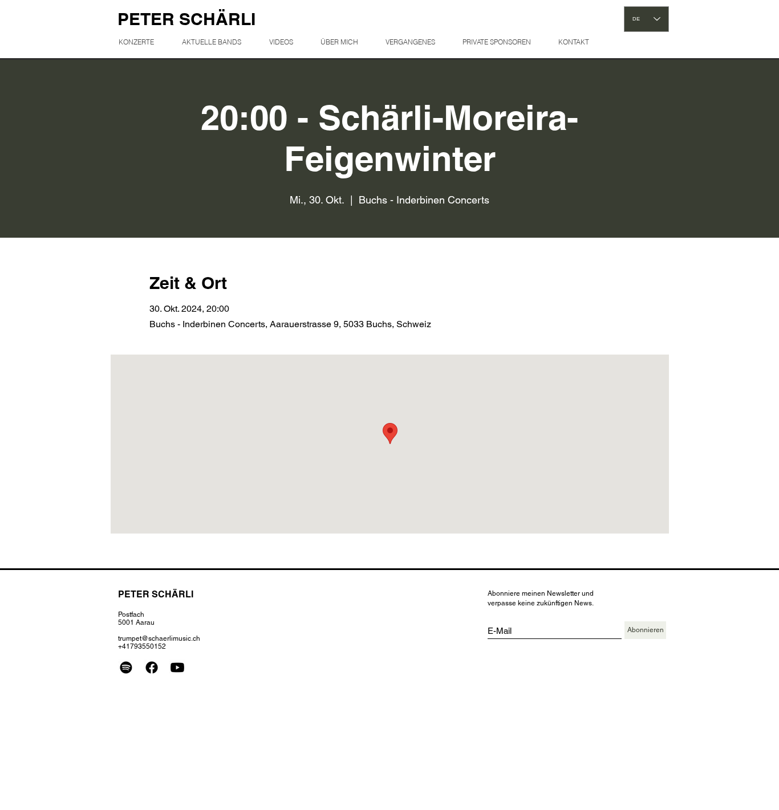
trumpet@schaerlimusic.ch (159, 638)
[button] (414, 42)
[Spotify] (126, 667)
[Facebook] (152, 667)
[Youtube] (177, 667)
